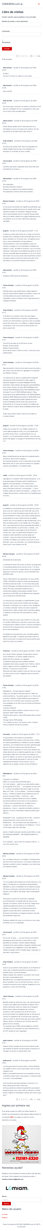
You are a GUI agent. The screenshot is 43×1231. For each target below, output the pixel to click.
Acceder (5, 1214)
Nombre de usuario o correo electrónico (15, 21)
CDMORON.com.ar (12, 3)
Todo (38, 56)
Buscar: (4, 1196)
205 (31, 56)
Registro (5, 1217)
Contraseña (6, 31)
